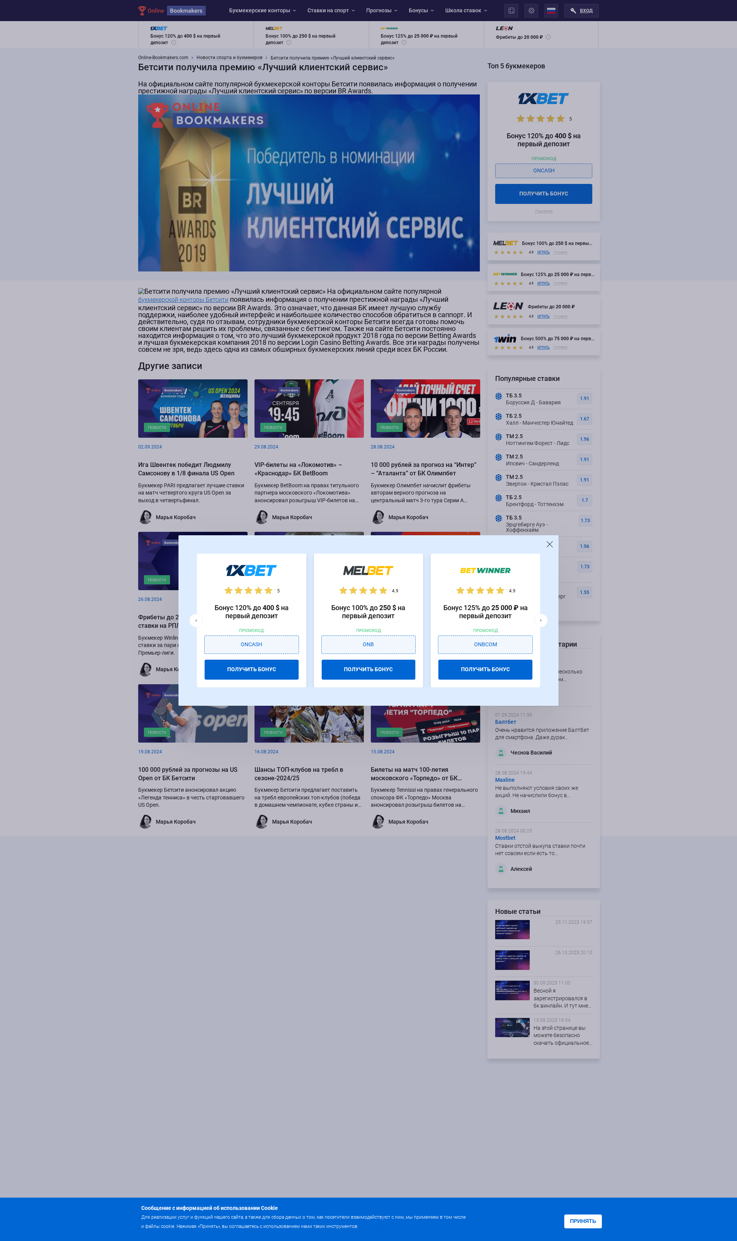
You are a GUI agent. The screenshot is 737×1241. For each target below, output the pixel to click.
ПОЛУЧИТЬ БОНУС (251, 669)
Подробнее (375, 1225)
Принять (583, 1221)
